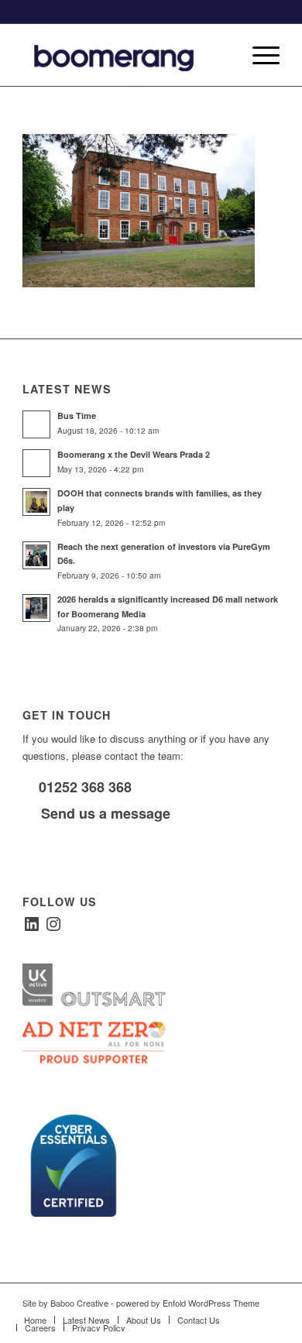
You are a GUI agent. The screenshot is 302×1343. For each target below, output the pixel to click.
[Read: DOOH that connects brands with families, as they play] (36, 502)
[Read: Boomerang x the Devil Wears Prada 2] (36, 463)
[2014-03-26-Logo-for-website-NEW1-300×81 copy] (125, 55)
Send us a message (103, 813)
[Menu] (258, 55)
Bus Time (76, 415)
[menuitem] (222, 55)
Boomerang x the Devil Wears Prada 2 (133, 454)
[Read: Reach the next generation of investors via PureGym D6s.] (36, 555)
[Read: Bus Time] (36, 424)
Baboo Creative (79, 1303)
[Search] (222, 55)
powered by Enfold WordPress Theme (187, 1303)
